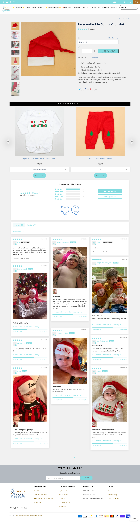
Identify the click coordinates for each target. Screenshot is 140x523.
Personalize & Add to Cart (108, 51)
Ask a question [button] (110, 196)
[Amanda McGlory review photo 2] (54, 291)
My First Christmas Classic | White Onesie (39, 159)
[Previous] (23, 49)
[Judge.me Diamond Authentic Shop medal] (65, 209)
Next (127, 18)
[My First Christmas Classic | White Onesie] (39, 156)
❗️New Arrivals (95, 7)
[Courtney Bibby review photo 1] (69, 360)
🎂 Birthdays (66, 7)
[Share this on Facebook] (85, 89)
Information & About (108, 7)
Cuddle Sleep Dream (22, 516)
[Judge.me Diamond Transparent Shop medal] (75, 209)
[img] (17, 239)
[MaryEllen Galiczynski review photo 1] (109, 290)
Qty (79, 47)
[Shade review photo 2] (94, 424)
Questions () (31, 225)
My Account (63, 491)
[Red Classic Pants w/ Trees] (100, 156)
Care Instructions (65, 502)
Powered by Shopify (36, 516)
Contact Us (62, 506)
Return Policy (63, 495)
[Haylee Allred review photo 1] (30, 296)
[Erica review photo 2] (15, 424)
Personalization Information (43, 498)
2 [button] (69, 457)
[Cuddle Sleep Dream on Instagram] (14, 2)
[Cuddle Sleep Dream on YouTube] (7, 2)
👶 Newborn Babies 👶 (53, 7)
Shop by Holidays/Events (34, 7)
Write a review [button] (110, 191)
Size (79, 38)
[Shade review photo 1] (109, 398)
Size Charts (38, 491)
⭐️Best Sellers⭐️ (18, 7)
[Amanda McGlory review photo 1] (69, 267)
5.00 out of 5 (35, 193)
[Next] (74, 49)
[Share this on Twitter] (80, 89)
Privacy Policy (112, 495)
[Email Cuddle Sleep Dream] (17, 2)
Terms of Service (113, 498)
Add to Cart (39, 175)
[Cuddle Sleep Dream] (6, 9)
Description (82, 57)
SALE (85, 7)
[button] (82, 29)
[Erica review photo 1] (30, 398)
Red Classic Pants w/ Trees (100, 159)
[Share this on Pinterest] (90, 89)
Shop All (77, 7)
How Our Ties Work (40, 495)
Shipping (95, 57)
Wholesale (37, 502)
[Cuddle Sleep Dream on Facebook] (4, 2)
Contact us (111, 491)
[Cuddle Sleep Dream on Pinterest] (10, 2)
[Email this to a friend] (96, 89)
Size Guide (112, 38)
